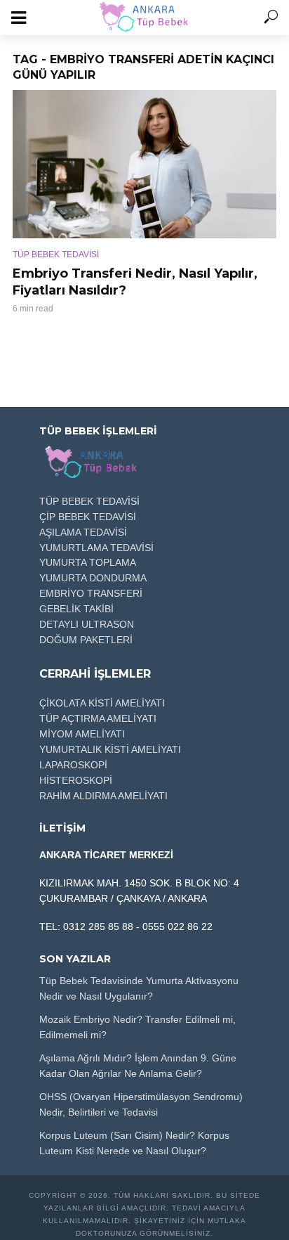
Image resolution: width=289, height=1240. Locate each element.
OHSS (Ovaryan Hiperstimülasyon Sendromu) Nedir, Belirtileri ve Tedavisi (141, 1104)
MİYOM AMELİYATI (82, 734)
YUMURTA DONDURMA (93, 577)
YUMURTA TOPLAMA (87, 562)
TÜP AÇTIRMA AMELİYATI (97, 718)
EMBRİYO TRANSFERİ (90, 593)
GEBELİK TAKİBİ (76, 608)
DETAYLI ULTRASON (86, 624)
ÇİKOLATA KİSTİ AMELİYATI (102, 703)
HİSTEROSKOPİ (75, 780)
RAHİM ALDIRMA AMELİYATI (103, 795)
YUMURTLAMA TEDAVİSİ (96, 547)
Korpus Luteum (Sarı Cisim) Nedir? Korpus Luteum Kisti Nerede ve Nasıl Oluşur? (134, 1143)
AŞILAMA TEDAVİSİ (83, 532)
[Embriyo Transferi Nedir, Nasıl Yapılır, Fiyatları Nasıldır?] (144, 164)
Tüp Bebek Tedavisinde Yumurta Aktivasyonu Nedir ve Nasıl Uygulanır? (138, 988)
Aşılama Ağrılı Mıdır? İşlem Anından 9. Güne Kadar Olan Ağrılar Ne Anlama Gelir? (137, 1065)
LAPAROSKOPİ (73, 764)
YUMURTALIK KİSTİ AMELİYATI (110, 749)
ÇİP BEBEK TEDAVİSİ (87, 516)
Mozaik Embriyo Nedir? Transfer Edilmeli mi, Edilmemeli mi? (137, 1027)
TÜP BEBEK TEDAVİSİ (56, 254)
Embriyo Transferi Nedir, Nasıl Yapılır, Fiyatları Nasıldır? (135, 282)
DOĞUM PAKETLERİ (86, 639)
